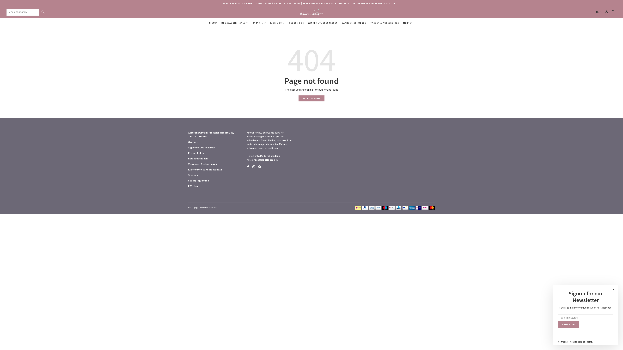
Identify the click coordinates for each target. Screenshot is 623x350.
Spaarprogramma (198, 180)
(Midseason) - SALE (233, 22)
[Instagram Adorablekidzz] (253, 167)
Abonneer (568, 324)
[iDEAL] (358, 208)
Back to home (311, 98)
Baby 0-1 (258, 22)
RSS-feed (193, 186)
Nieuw (213, 22)
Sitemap (193, 175)
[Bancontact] (405, 208)
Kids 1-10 (276, 22)
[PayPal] (365, 208)
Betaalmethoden (198, 158)
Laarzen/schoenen (354, 22)
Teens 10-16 (296, 22)
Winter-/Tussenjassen (323, 22)
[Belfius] (392, 208)
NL (597, 12)
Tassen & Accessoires (384, 22)
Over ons (193, 142)
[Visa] (372, 208)
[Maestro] (385, 208)
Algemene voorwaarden (201, 147)
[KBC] (398, 208)
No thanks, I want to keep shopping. (575, 341)
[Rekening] (607, 12)
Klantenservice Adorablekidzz (205, 169)
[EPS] (425, 208)
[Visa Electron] (378, 208)
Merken (407, 22)
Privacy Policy (196, 153)
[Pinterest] (259, 167)
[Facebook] (248, 167)
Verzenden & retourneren (202, 164)
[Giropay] (418, 208)
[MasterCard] (432, 208)
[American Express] (412, 208)
